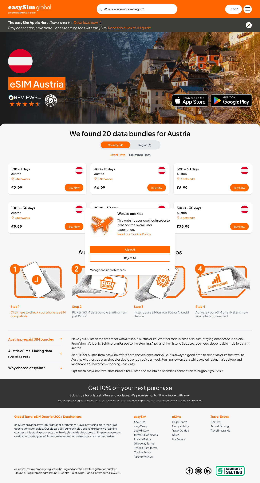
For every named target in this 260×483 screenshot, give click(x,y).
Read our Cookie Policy (134, 234)
